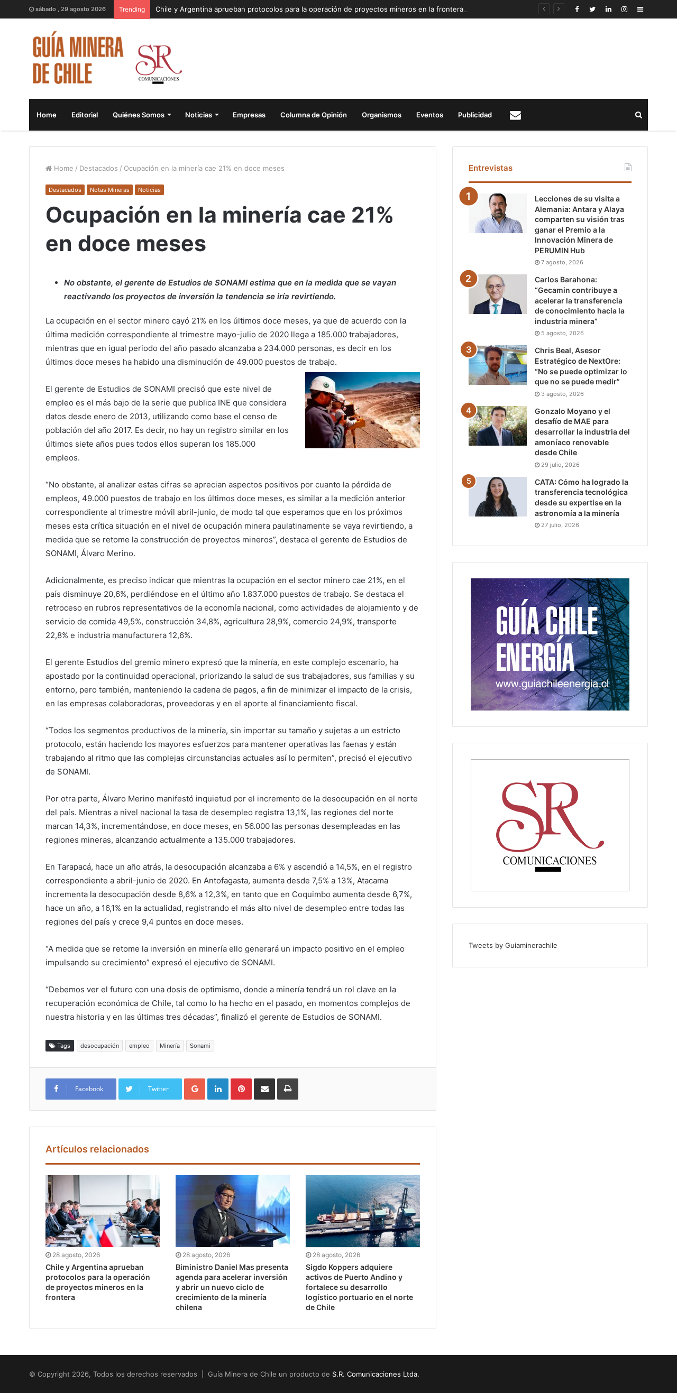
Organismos (381, 114)
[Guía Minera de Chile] (106, 58)
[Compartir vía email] (264, 1089)
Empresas (249, 114)
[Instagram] (624, 9)
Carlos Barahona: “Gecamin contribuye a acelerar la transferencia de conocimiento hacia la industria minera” (580, 300)
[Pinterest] (241, 1089)
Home (46, 114)
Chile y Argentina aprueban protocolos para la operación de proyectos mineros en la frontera (309, 9)
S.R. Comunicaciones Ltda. (375, 1374)
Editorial (84, 114)
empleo (139, 1045)
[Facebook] (576, 9)
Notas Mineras (110, 189)
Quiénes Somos (138, 114)
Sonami (200, 1045)
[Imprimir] (287, 1089)
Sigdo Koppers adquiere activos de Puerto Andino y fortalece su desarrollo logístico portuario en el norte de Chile (359, 1287)
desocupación (99, 1045)
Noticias (198, 114)
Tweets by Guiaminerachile (513, 945)
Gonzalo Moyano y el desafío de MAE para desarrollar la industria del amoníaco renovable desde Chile (582, 432)
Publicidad (475, 114)
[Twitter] (592, 9)
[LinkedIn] (608, 9)
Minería (170, 1045)
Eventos (429, 114)
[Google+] (194, 1089)
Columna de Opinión (313, 114)
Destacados (98, 168)
